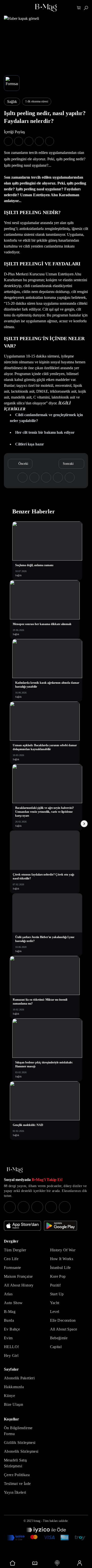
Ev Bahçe (12, 1329)
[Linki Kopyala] (70, 477)
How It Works (61, 1259)
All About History (19, 1285)
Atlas (8, 1294)
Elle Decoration (63, 1320)
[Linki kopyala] (49, 141)
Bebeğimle (59, 1338)
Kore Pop (58, 1276)
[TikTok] (65, 1207)
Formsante (12, 1267)
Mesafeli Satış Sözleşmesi (15, 1463)
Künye (9, 1396)
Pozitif (55, 1285)
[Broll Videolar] (57, 1563)
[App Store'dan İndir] (22, 1226)
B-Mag (9, 1311)
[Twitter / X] (37, 1207)
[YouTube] (23, 1207)
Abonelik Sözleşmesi (21, 1451)
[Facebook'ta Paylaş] (8, 141)
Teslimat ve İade (17, 1483)
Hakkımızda (14, 1387)
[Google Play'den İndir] (60, 1226)
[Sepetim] (79, 8)
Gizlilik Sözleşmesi (20, 1442)
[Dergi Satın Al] (35, 1563)
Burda (9, 1320)
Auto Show (13, 1303)
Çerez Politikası (17, 1475)
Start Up (57, 1294)
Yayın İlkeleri (15, 1492)
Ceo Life (11, 1259)
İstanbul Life (60, 1267)
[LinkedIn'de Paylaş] (39, 141)
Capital (56, 1347)
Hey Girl (11, 1355)
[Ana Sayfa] (15, 1170)
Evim (8, 1338)
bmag (37, 1521)
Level (54, 1311)
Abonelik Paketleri (19, 1378)
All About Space (63, 1329)
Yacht (54, 1303)
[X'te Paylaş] (18, 141)
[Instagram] (10, 1207)
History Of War (63, 1250)
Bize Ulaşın (13, 1404)
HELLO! (11, 1347)
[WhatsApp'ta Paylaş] (29, 141)
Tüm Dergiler (15, 1250)
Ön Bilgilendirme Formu (18, 1431)
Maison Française (18, 1276)
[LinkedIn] (51, 1207)
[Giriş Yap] (79, 1563)
